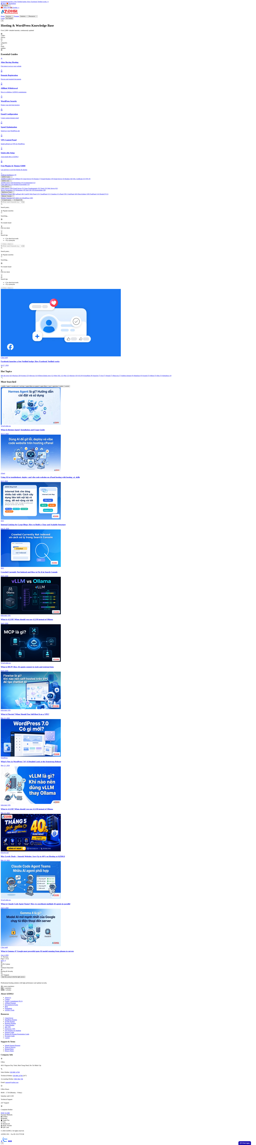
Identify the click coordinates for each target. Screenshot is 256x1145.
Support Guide (9, 1032)
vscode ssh (14, 386)
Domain (16, 16)
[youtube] (9, 1141)
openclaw (55, 386)
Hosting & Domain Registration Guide (17, 1034)
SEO (19, 198)
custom (67, 386)
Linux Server (7, 188)
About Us (8, 997)
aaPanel (20, 194)
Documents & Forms (11, 1005)
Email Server (59, 179)
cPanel (62, 194)
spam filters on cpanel (32, 386)
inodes (61, 386)
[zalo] (5, 1141)
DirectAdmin (84, 194)
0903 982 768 (18, 1079)
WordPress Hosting (11, 1020)
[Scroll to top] (2, 1143)
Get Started (9, 18)
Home (3, 16)
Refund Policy (9, 1049)
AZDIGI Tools (9, 1010)
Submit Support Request (12, 1045)
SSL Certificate (79, 179)
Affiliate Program (10, 1003)
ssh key (22, 386)
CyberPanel (72, 194)
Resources (32, 16)
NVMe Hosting (10, 1021)
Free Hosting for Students (13, 1030)
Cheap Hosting (9, 1025)
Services (8, 16)
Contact (7, 999)
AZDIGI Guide (7, 179)
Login (3, 18)
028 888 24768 (18, 1075)
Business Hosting (10, 1023)
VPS (87, 179)
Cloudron (55, 194)
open (8, 386)
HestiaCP (104, 194)
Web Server (52, 188)
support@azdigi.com (11, 1082)
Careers (7, 1038)
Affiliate (18, 179)
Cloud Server (28, 179)
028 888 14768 (15, 1072)
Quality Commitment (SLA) (14, 1001)
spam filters (43, 386)
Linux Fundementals (32, 188)
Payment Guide (10, 1036)
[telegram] (11, 1141)
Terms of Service (10, 1047)
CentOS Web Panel (32, 194)
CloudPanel (45, 194)
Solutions (23, 16)
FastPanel (94, 194)
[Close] (23, 202)
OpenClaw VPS (10, 1029)
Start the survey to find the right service (13, 977)
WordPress (27, 198)
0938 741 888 (5, 1113)
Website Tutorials (8, 198)
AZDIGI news (7, 183)
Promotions (18, 183)
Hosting (69, 179)
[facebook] (2, 1141)
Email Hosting (47, 179)
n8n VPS (8, 1027)
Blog (6, 1006)
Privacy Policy (9, 1051)
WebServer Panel (8, 194)
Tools (43, 188)
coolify (3, 386)
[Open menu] (2, 20)
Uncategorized (29, 183)
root (50, 386)
